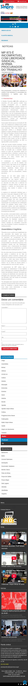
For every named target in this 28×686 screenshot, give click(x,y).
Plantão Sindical (7, 35)
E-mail (3, 331)
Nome (3, 325)
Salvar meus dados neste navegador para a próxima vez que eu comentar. (12, 345)
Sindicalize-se (6, 30)
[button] (13, 24)
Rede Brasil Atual (8, 98)
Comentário (4, 307)
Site (2, 337)
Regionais (4, 40)
